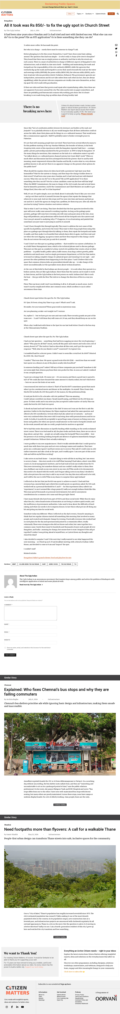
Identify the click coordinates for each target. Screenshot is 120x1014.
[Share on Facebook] (116, 55)
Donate (111, 14)
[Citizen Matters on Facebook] (12, 1007)
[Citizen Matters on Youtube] (22, 1007)
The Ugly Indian (13, 30)
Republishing (79, 998)
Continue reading (60, 805)
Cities (70, 14)
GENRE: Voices (53, 564)
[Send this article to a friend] (116, 45)
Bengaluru (8, 21)
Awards (41, 998)
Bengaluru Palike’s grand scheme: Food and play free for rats (47, 558)
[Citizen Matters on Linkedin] (17, 1007)
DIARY (44, 564)
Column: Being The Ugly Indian (29, 564)
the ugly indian (66, 564)
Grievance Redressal (81, 1003)
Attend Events (61, 996)
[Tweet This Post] (116, 48)
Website (7, 640)
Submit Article (101, 14)
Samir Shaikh (12, 834)
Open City (60, 1000)
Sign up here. (66, 984)
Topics (79, 14)
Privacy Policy (79, 995)
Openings (42, 1000)
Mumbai (7, 825)
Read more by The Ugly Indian (30, 585)
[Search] (118, 14)
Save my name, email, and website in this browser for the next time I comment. (29, 648)
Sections (88, 14)
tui (75, 564)
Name (6, 624)
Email (6, 632)
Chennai (7, 685)
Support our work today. (34, 967)
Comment (8, 605)
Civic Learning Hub (62, 998)
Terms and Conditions (82, 996)
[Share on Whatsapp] (116, 52)
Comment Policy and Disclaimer (81, 1001)
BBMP (14, 564)
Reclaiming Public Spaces (60, 3)
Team (40, 996)
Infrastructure (55, 30)
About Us (41, 995)
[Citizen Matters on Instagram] (6, 1007)
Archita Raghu (12, 699)
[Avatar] (10, 581)
